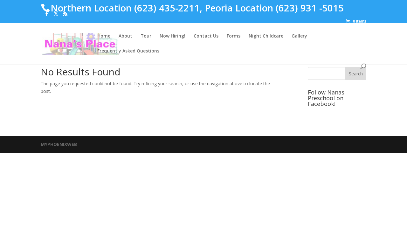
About (125, 36)
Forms (233, 36)
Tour (146, 36)
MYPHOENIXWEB (59, 144)
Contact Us (206, 36)
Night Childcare (266, 36)
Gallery (299, 36)
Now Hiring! (172, 36)
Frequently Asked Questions (128, 51)
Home (103, 36)
